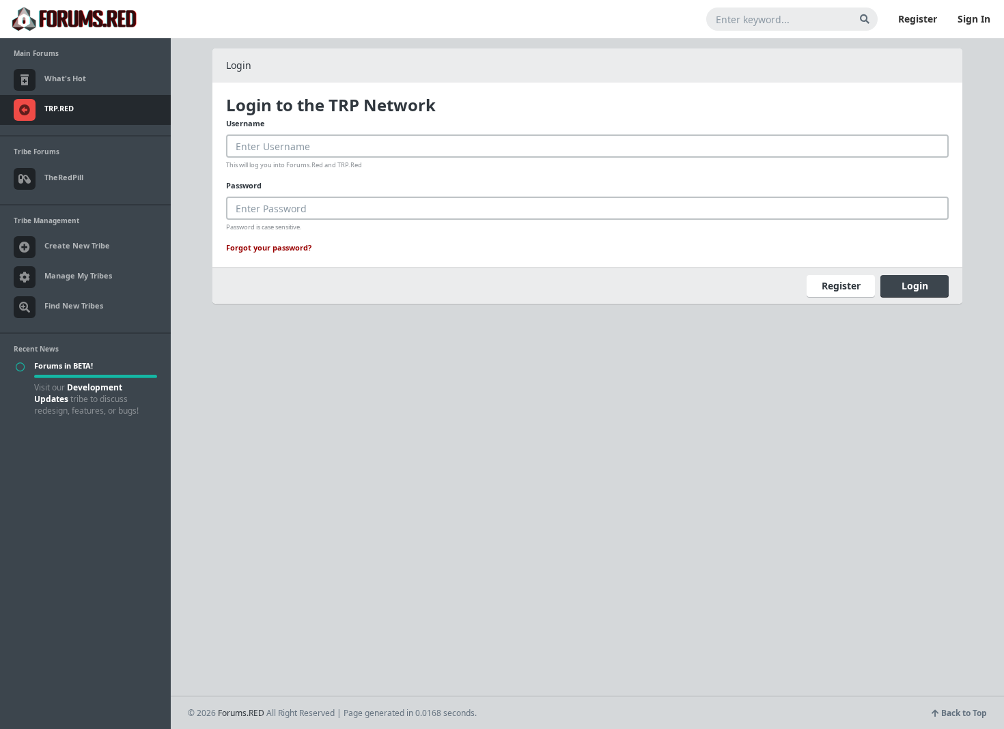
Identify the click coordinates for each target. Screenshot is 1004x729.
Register (917, 18)
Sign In (974, 18)
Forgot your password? (268, 247)
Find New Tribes (73, 305)
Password (244, 185)
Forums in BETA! (63, 365)
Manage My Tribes (78, 275)
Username (245, 123)
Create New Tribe (77, 245)
